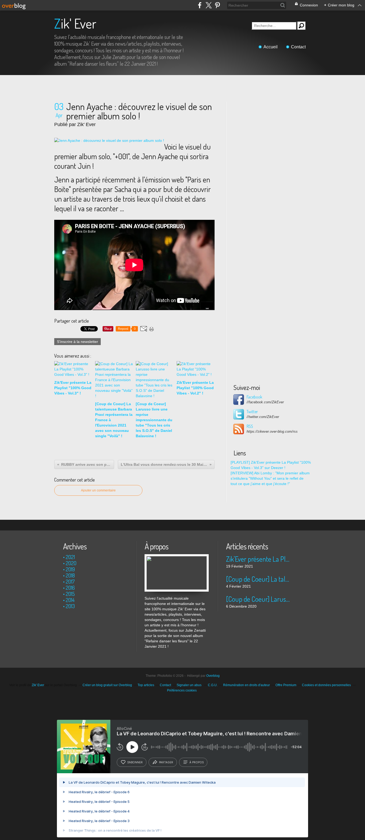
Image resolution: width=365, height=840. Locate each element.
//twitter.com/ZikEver (263, 417)
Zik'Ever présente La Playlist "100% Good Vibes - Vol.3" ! (258, 558)
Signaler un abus (189, 685)
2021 (70, 556)
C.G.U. (213, 685)
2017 (70, 581)
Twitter (252, 411)
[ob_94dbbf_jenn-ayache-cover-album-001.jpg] (109, 140)
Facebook (254, 397)
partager (166, 762)
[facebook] (199, 5)
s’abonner (135, 762)
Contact (298, 47)
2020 (71, 563)
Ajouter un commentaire (98, 490)
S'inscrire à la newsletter (77, 341)
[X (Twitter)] (208, 5)
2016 (70, 587)
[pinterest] (217, 5)
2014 (70, 599)
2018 (70, 575)
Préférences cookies (182, 690)
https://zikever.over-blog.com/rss (272, 431)
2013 (70, 606)
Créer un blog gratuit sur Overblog (107, 685)
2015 (70, 593)
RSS (250, 426)
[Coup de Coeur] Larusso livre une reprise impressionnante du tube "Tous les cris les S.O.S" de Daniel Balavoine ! (258, 599)
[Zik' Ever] (177, 557)
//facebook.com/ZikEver (265, 402)
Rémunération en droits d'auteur (246, 685)
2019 (70, 569)
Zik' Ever (75, 23)
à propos (196, 762)
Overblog (213, 676)
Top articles (146, 685)
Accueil (270, 47)
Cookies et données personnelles (326, 685)
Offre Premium (285, 685)
